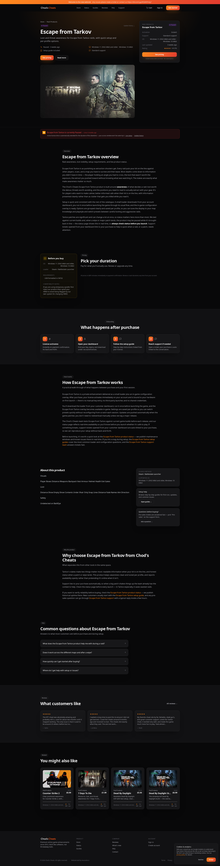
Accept (211, 860)
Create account (154, 845)
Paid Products (52, 22)
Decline (200, 860)
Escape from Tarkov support (101, 598)
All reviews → (172, 703)
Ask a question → (147, 522)
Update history (139, 136)
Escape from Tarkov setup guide (130, 595)
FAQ (113, 8)
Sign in (159, 8)
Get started (172, 8)
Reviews (105, 8)
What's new (116, 845)
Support (121, 8)
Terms (163, 860)
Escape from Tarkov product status (118, 436)
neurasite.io (85, 860)
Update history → (129, 26)
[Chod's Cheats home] (48, 8)
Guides (95, 8)
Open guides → (146, 502)
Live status (128, 136)
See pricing (47, 58)
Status (86, 8)
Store (79, 8)
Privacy (170, 860)
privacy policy (181, 855)
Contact (115, 852)
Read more (61, 58)
